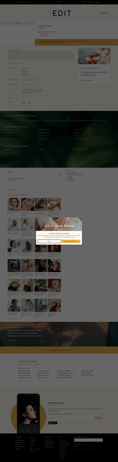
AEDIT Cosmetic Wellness (70, 241)
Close (49, 241)
